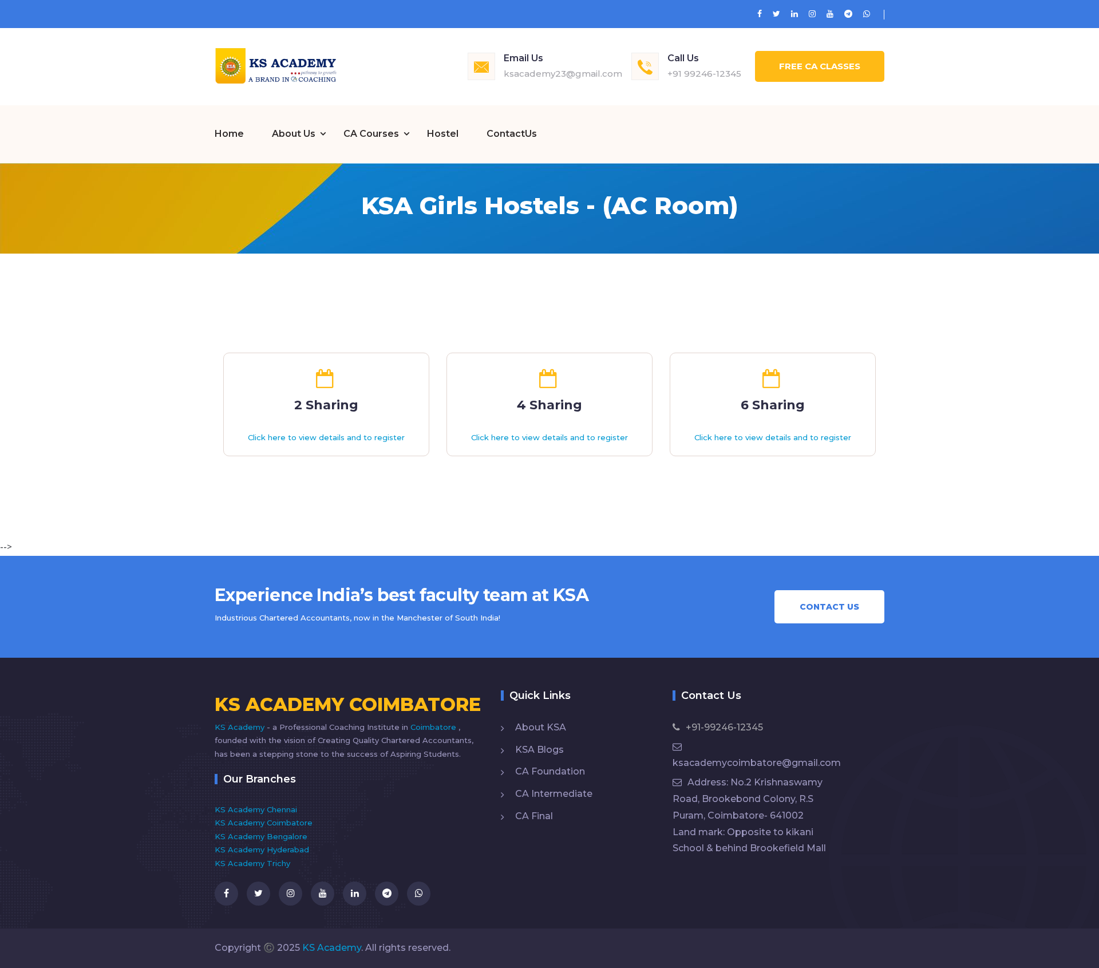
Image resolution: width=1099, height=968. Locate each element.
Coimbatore (434, 727)
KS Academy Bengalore (261, 836)
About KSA (540, 727)
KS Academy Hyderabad (262, 849)
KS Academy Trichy (252, 863)
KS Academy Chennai (256, 809)
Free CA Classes (819, 66)
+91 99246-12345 (704, 73)
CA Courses (371, 133)
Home (229, 133)
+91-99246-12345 (724, 727)
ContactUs (512, 133)
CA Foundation (550, 771)
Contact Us (829, 607)
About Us (293, 133)
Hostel (442, 133)
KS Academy (241, 727)
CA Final (534, 816)
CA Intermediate (553, 793)
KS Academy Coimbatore (264, 822)
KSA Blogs (539, 749)
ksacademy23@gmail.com (563, 73)
